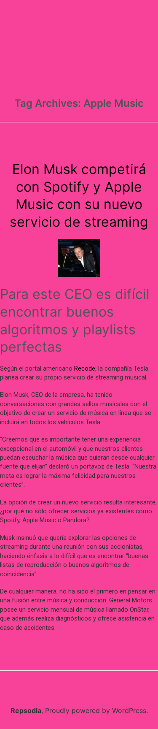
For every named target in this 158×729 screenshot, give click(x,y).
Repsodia (26, 710)
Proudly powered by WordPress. (96, 710)
